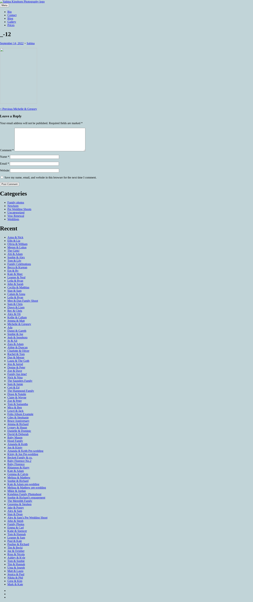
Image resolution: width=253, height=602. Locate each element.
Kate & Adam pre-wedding (23, 484)
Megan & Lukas (16, 247)
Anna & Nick (15, 237)
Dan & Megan (15, 357)
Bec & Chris (14, 310)
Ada (9, 327)
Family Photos (15, 524)
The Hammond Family (20, 390)
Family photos (15, 202)
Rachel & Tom (16, 354)
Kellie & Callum (17, 317)
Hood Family (15, 440)
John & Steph (15, 520)
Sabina (31, 43)
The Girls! (13, 250)
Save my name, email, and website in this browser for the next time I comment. (50, 177)
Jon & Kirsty (14, 447)
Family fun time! (17, 374)
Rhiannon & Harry (18, 467)
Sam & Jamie (15, 384)
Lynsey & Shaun (17, 427)
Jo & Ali (12, 340)
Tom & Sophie (16, 561)
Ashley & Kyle (16, 557)
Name (4, 156)
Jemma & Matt (16, 320)
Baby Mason (14, 437)
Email (4, 163)
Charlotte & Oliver (18, 350)
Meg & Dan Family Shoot (22, 300)
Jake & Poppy (15, 507)
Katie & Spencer (17, 530)
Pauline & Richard (18, 544)
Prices (10, 25)
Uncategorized (15, 212)
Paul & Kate (14, 541)
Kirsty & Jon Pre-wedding (22, 454)
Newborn (13, 205)
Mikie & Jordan (16, 490)
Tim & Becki (15, 547)
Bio (9, 11)
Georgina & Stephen (19, 504)
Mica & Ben (14, 407)
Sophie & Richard (18, 480)
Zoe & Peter (14, 400)
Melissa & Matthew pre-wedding (26, 487)
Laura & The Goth (18, 360)
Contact (11, 15)
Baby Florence (16, 464)
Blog (10, 18)
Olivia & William (17, 244)
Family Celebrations (19, 264)
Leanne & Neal (16, 277)
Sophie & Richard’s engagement (26, 497)
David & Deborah (18, 434)
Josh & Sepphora (17, 337)
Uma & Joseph (16, 567)
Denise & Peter (16, 367)
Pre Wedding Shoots (19, 209)
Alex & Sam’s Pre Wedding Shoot (27, 517)
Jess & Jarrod (15, 364)
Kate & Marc (15, 274)
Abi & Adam (15, 254)
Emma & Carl (15, 527)
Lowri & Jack (15, 410)
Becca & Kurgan (17, 267)
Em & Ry (13, 270)
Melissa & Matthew (18, 477)
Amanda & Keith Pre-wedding (25, 450)
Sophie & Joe (15, 334)
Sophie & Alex (16, 257)
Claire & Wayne (16, 397)
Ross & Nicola (16, 554)
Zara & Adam (15, 344)
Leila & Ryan (15, 280)
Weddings (13, 219)
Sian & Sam (14, 290)
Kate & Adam (15, 470)
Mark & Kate (15, 584)
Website (4, 170)
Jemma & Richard (18, 424)
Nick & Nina (15, 377)
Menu (4, 5)
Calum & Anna (16, 294)
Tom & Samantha (17, 404)
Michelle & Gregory (18, 108)
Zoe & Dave (14, 370)
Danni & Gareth (16, 330)
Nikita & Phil (15, 577)
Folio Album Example (20, 414)
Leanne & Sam (16, 537)
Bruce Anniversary (18, 420)
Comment (7, 150)
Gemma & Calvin (17, 474)
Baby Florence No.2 (19, 460)
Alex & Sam (14, 510)
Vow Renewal (15, 215)
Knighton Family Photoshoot (24, 494)
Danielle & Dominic (19, 430)
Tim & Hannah (16, 564)
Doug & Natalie (16, 394)
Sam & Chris (15, 304)
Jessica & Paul (15, 574)
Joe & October (15, 551)
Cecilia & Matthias (18, 287)
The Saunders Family (19, 380)
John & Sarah (15, 284)
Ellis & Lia (13, 240)
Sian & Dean (15, 514)
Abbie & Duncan (17, 347)
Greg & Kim (14, 581)
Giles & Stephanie (18, 417)
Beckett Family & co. (19, 457)
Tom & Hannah (16, 534)
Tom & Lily (14, 260)
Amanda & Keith (17, 444)
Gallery (11, 21)
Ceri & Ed (13, 387)
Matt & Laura (15, 571)
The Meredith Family (19, 500)
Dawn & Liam (15, 307)
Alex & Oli (14, 314)
